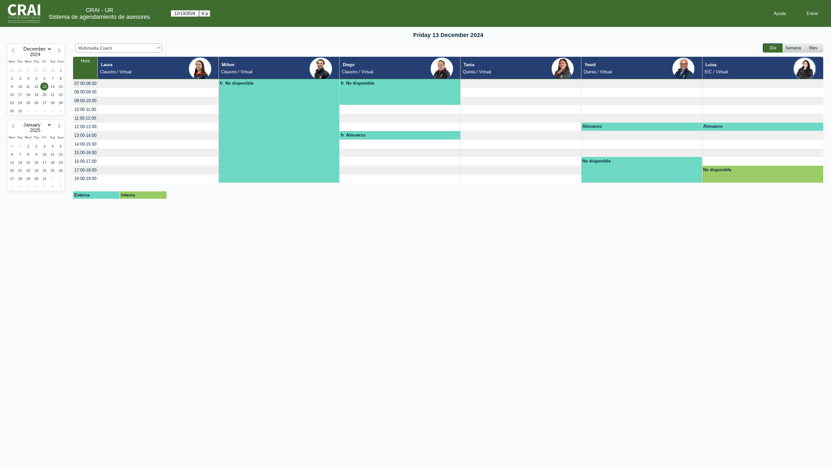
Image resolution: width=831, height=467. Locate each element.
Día (773, 47)
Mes (813, 47)
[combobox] (118, 48)
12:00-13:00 (85, 126)
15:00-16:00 (85, 152)
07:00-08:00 (85, 83)
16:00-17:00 (85, 161)
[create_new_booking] (158, 83)
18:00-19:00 (85, 178)
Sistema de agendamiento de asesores (99, 17)
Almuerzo (592, 126)
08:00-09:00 (85, 92)
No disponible (239, 83)
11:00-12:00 (85, 118)
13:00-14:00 (85, 135)
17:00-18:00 (85, 170)
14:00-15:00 (85, 144)
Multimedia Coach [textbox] (95, 48)
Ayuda (780, 13)
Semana (793, 47)
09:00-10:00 (85, 100)
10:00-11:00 (85, 109)
